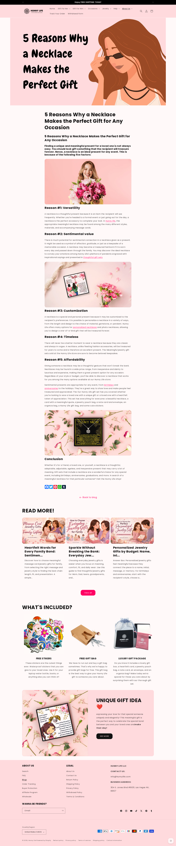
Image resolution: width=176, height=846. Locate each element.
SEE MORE (104, 736)
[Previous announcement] (23, 2)
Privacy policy (71, 840)
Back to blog (90, 497)
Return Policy (72, 780)
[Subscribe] (62, 810)
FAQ (24, 775)
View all (88, 592)
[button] (63, 8)
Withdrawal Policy (74, 792)
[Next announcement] (153, 2)
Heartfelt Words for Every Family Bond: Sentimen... (40, 551)
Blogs (24, 780)
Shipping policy (98, 840)
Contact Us (71, 775)
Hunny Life (32, 840)
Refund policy (58, 840)
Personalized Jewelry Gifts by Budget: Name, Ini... (132, 551)
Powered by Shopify (44, 840)
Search (25, 771)
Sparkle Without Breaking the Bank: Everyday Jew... (84, 551)
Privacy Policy (72, 788)
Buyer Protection (29, 788)
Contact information (114, 840)
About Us (70, 771)
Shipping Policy (73, 784)
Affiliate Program (29, 792)
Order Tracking (29, 784)
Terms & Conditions (75, 797)
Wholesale (26, 797)
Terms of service (84, 840)
